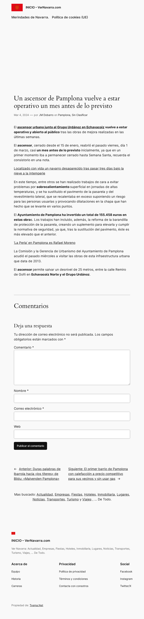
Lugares (123, 494)
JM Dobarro (46, 114)
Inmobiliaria (106, 494)
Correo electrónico (29, 408)
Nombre (21, 391)
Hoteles (90, 494)
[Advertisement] (72, 53)
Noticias (39, 499)
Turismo (73, 499)
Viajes (87, 499)
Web (17, 426)
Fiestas (76, 494)
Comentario (24, 347)
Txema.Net (36, 605)
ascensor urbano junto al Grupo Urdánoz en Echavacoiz (60, 127)
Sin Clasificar (80, 114)
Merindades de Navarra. (30, 17)
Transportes (56, 499)
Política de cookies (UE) (70, 17)
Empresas (62, 494)
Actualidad (45, 494)
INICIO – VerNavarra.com (43, 7)
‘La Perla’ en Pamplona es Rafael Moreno (44, 243)
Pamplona (64, 114)
